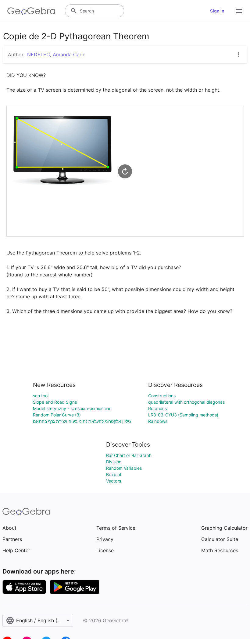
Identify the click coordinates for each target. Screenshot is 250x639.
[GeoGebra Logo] (31, 11)
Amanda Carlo (69, 54)
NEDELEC (38, 54)
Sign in (217, 10)
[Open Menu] (239, 11)
